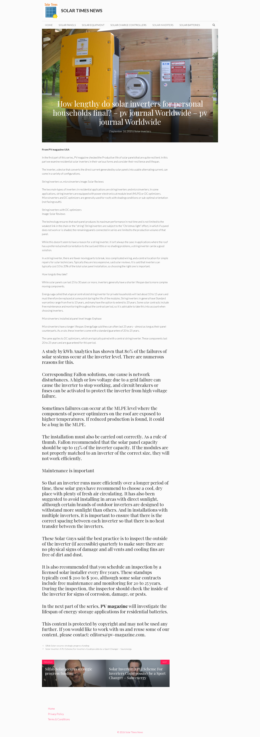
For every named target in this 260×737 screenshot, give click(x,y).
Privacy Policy (56, 714)
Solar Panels (67, 25)
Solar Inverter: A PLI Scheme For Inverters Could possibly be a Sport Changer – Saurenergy (88, 649)
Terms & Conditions (59, 719)
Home (49, 25)
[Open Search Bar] (214, 25)
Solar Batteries (190, 25)
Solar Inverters (162, 25)
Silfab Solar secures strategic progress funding (67, 645)
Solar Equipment (93, 25)
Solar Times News (81, 10)
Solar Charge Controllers (128, 25)
